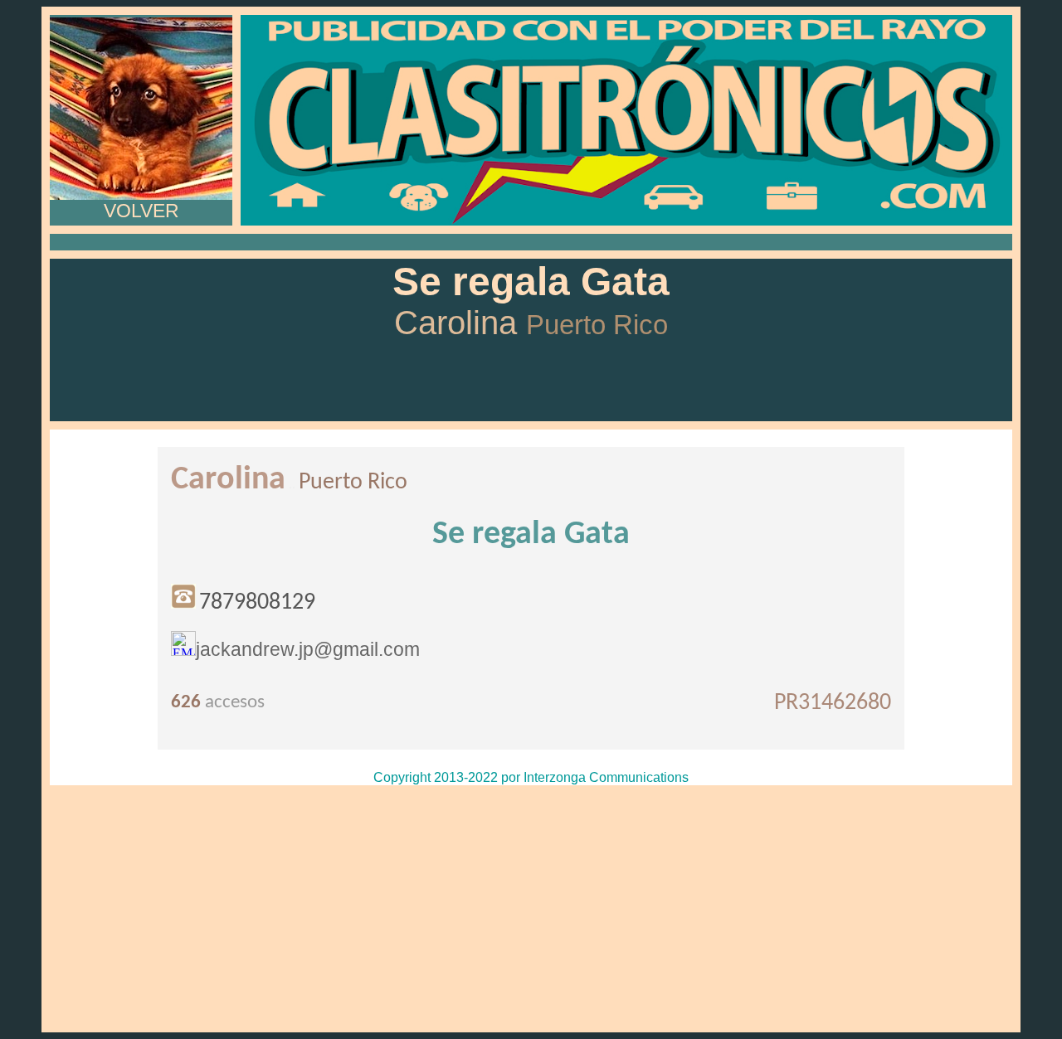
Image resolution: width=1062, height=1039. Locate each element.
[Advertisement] (531, 909)
